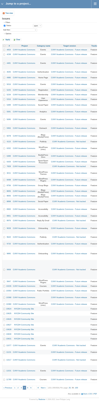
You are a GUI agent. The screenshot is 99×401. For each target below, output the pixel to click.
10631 (8, 339)
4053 (9, 50)
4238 (9, 54)
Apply (7, 40)
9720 (9, 244)
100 (76, 388)
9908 (9, 269)
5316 (9, 99)
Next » (43, 388)
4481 (9, 63)
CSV (90, 394)
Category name (43, 46)
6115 (9, 142)
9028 (9, 228)
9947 (9, 281)
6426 (9, 162)
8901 (9, 216)
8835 (9, 191)
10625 (8, 313)
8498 (9, 180)
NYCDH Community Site (24, 309)
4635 (9, 72)
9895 (9, 253)
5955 (9, 128)
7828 (9, 166)
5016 (9, 84)
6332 (9, 148)
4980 (9, 78)
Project (25, 46)
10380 (8, 304)
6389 (9, 156)
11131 (8, 352)
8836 (9, 196)
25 (70, 388)
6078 (9, 136)
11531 (8, 371)
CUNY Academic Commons (24, 50)
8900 (9, 209)
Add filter (6, 30)
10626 (8, 319)
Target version (69, 46)
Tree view (9, 13)
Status (8, 25)
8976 (9, 220)
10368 (8, 297)
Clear (18, 40)
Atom (85, 394)
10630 (8, 334)
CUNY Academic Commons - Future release (69, 50)
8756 (9, 185)
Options (8, 34)
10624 (8, 309)
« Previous (7, 388)
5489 (9, 105)
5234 (9, 95)
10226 (8, 286)
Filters (8, 22)
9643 (9, 237)
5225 (9, 90)
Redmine (42, 399)
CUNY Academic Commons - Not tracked (69, 142)
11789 (8, 379)
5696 (9, 119)
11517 (8, 360)
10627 (8, 325)
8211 (9, 173)
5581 (9, 112)
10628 (8, 329)
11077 (8, 345)
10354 (8, 291)
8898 (9, 201)
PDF (95, 394)
